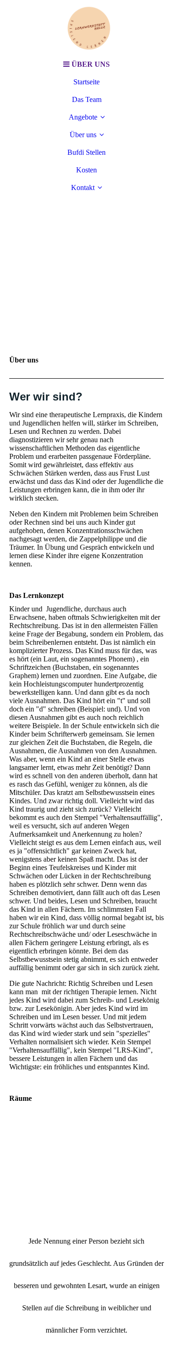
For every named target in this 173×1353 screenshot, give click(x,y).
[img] (86, 28)
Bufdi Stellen (86, 152)
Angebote (83, 117)
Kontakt (83, 187)
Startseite (86, 82)
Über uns (83, 135)
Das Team (86, 99)
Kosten (86, 170)
